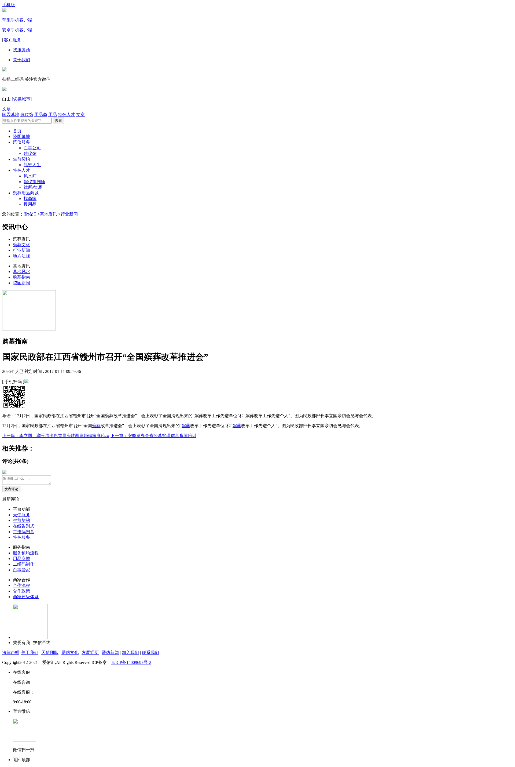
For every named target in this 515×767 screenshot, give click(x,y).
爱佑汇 (30, 214)
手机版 (8, 4)
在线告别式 (23, 526)
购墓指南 (21, 277)
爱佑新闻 (110, 652)
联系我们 (150, 652)
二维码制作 (23, 564)
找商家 (30, 198)
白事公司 (32, 148)
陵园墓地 (10, 114)
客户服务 (12, 40)
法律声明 (10, 652)
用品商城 (21, 558)
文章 (6, 109)
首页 (17, 131)
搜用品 (30, 204)
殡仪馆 (26, 114)
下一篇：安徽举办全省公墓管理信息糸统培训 (153, 435)
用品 (52, 114)
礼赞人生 (32, 164)
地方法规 (21, 256)
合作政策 (21, 591)
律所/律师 (33, 187)
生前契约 (21, 159)
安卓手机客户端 (17, 30)
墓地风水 (21, 271)
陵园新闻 (21, 283)
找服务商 (21, 50)
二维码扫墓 (23, 531)
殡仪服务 (21, 142)
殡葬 (96, 425)
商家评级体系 (26, 596)
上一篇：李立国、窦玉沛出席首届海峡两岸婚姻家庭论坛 (55, 435)
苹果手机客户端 (17, 20)
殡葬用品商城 (26, 193)
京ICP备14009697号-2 (131, 662)
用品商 (40, 114)
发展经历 (90, 652)
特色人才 (66, 114)
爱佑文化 (70, 652)
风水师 (30, 176)
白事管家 (21, 570)
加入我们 (130, 652)
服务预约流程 (26, 553)
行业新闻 (69, 214)
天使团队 (49, 652)
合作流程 (21, 585)
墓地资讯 (48, 214)
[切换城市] (22, 99)
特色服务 (21, 537)
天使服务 (21, 514)
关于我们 (21, 59)
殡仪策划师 (34, 181)
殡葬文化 (21, 244)
